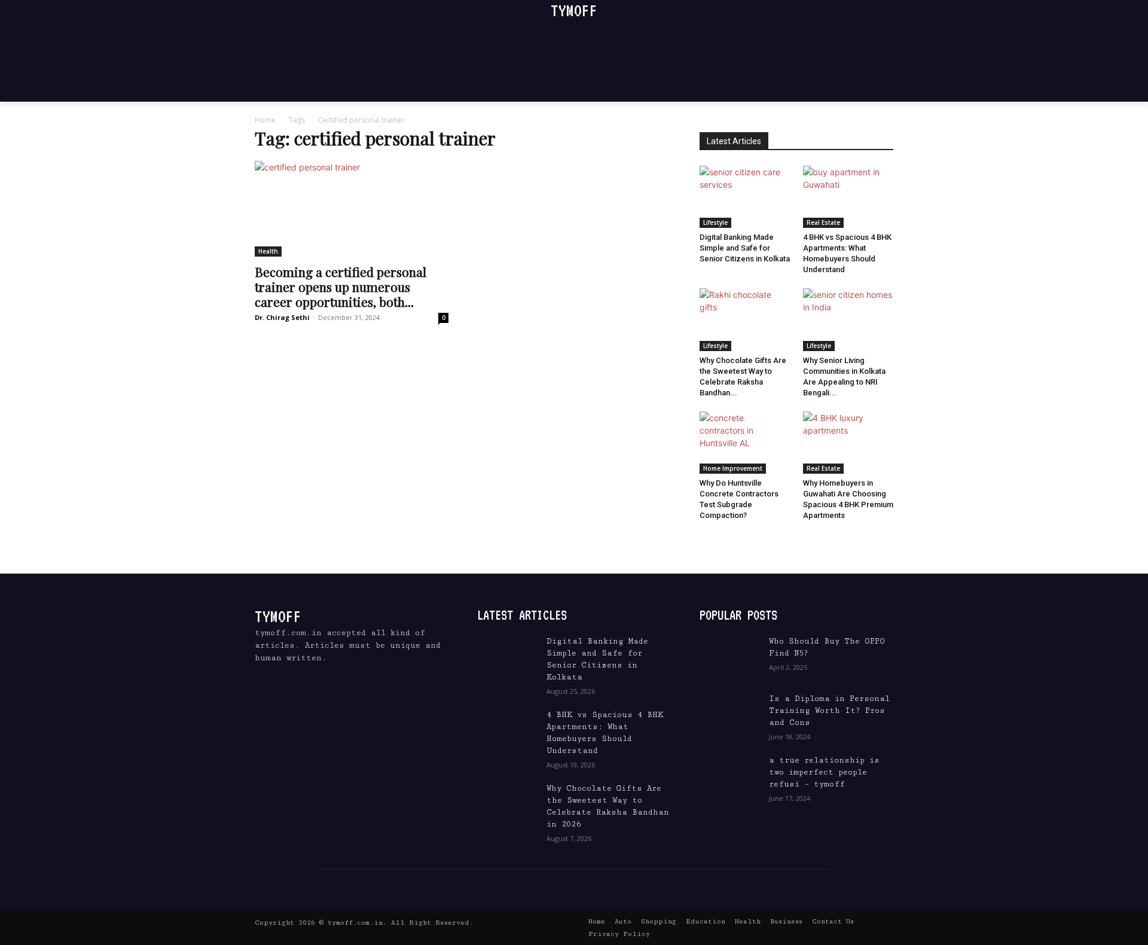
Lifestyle (715, 222)
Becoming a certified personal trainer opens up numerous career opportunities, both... (340, 286)
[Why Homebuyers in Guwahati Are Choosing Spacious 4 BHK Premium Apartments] (848, 442)
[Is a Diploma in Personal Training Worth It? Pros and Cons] (729, 713)
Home (265, 120)
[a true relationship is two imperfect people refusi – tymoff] (729, 775)
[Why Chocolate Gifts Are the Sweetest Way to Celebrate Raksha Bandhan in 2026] (745, 319)
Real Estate (823, 222)
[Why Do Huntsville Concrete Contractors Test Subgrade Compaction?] (745, 442)
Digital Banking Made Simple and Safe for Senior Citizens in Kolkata (745, 248)
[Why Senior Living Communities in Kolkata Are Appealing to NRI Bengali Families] (848, 319)
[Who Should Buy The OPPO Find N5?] (729, 656)
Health (268, 251)
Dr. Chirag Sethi (282, 317)
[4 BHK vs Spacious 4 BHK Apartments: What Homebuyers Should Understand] (848, 197)
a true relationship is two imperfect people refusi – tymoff (824, 772)
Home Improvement (732, 468)
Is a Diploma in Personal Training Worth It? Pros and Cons (829, 710)
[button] (870, 79)
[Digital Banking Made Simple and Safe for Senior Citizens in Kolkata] (745, 197)
